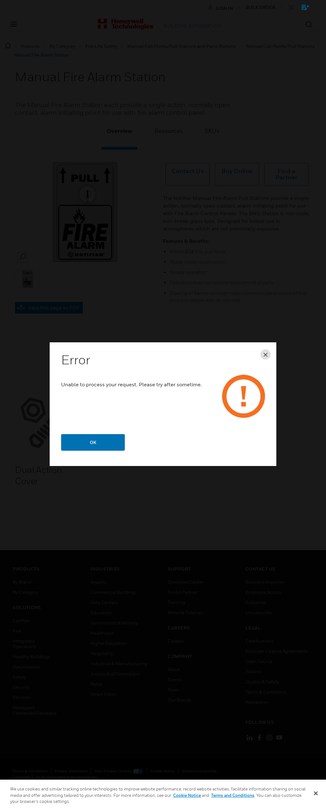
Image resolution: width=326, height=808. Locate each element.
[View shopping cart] (302, 8)
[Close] (316, 793)
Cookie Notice (187, 795)
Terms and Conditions (232, 795)
